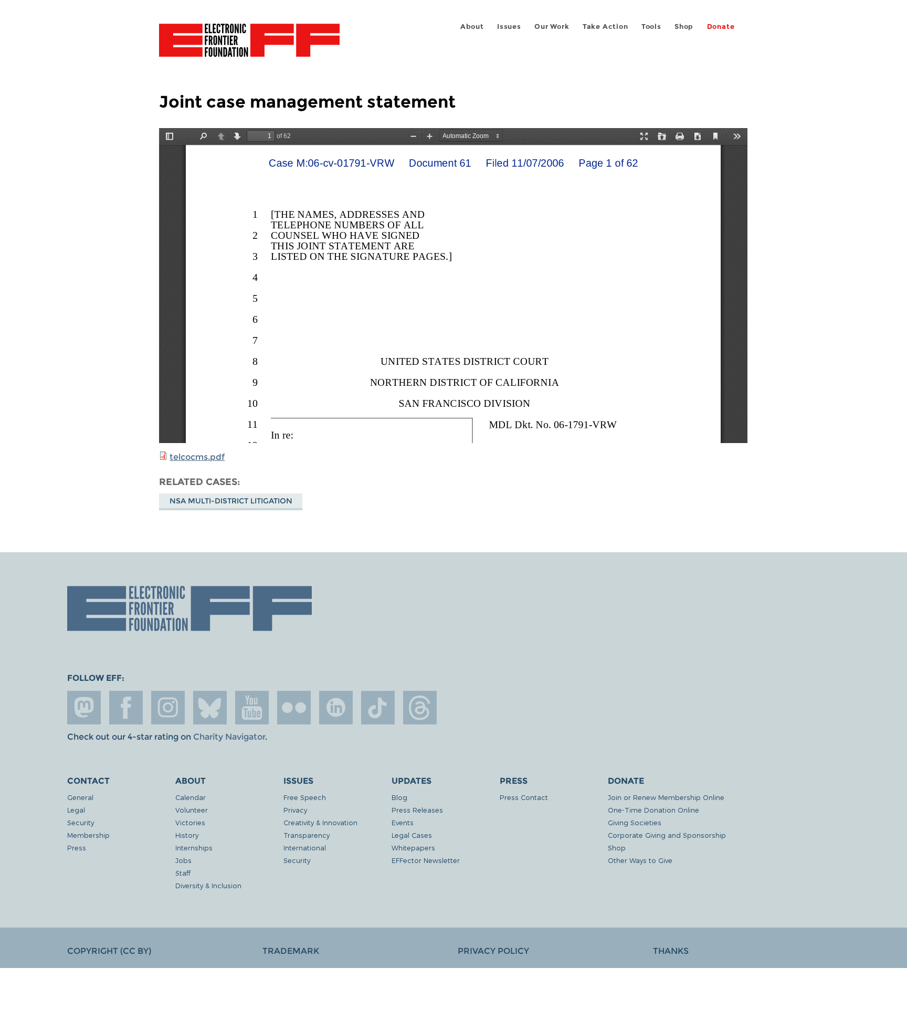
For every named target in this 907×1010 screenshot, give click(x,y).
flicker (294, 707)
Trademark (290, 951)
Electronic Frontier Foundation (249, 46)
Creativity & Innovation (320, 822)
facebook (126, 707)
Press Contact (524, 797)
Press (76, 847)
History (186, 835)
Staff (183, 873)
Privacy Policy (493, 951)
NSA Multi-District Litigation (231, 501)
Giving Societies (634, 822)
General (80, 797)
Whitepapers (413, 847)
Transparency (306, 835)
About (472, 26)
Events (403, 822)
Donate (721, 26)
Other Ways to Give (640, 860)
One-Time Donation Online (653, 810)
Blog (399, 797)
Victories (190, 822)
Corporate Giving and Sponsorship (667, 835)
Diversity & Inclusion (208, 885)
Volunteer (191, 810)
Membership (88, 835)
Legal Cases (412, 835)
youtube (252, 707)
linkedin (336, 707)
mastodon (84, 707)
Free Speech (304, 797)
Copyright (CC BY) (109, 951)
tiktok (378, 707)
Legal (76, 810)
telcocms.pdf (197, 457)
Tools (651, 26)
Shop (683, 26)
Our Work (551, 26)
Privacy (295, 810)
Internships (194, 847)
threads (420, 707)
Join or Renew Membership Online (666, 797)
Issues (509, 26)
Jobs (183, 860)
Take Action (605, 26)
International (304, 847)
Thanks (671, 951)
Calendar (190, 797)
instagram (168, 707)
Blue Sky (210, 707)
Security (80, 822)
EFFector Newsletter (426, 860)
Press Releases (417, 810)
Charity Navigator (229, 737)
